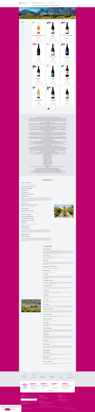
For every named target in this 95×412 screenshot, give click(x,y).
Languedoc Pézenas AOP (27, 220)
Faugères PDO (24, 196)
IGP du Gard (24, 203)
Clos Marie (46, 260)
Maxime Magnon (47, 328)
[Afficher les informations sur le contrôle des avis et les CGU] (27, 387)
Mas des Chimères (47, 361)
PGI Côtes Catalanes (26, 214)
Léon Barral (46, 295)
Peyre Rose (46, 340)
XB (38, 56)
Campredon (67, 78)
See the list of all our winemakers (62, 400)
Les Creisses (46, 304)
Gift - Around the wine (45, 5)
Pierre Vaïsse (46, 344)
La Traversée (46, 290)
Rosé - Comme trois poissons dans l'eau (38, 35)
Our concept (59, 398)
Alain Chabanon (47, 249)
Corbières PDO (25, 228)
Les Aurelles (46, 299)
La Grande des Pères (48, 280)
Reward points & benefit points (62, 399)
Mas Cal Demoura (47, 314)
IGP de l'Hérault (25, 226)
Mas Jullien (46, 322)
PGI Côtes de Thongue (26, 188)
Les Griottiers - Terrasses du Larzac (67, 35)
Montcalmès (46, 334)
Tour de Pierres (67, 56)
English (74, 2)
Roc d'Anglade (46, 350)
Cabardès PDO (25, 208)
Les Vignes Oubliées (48, 309)
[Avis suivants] (72, 386)
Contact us (72, 2)
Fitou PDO (23, 222)
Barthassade (46, 357)
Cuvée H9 (52, 78)
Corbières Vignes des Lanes (53, 56)
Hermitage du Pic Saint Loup (50, 266)
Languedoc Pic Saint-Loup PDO (29, 205)
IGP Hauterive (24, 192)
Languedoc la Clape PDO (27, 194)
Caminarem (38, 78)
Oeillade (53, 35)
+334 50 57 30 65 (67, 2)
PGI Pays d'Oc (24, 190)
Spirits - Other (37, 5)
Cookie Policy (17, 407)
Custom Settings (13, 409)
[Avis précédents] (28, 386)
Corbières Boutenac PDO (27, 218)
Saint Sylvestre (46, 352)
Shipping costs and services (62, 396)
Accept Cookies (7, 409)
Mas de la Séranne (47, 319)
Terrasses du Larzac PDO (27, 210)
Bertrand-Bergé (47, 256)
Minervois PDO (25, 236)
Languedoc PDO (25, 234)
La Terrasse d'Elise (47, 286)
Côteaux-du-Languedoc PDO (28, 186)
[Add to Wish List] (58, 22)
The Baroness (46, 270)
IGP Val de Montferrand (27, 216)
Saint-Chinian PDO (26, 182)
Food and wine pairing (54, 5)
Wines (32, 5)
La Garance (46, 274)
